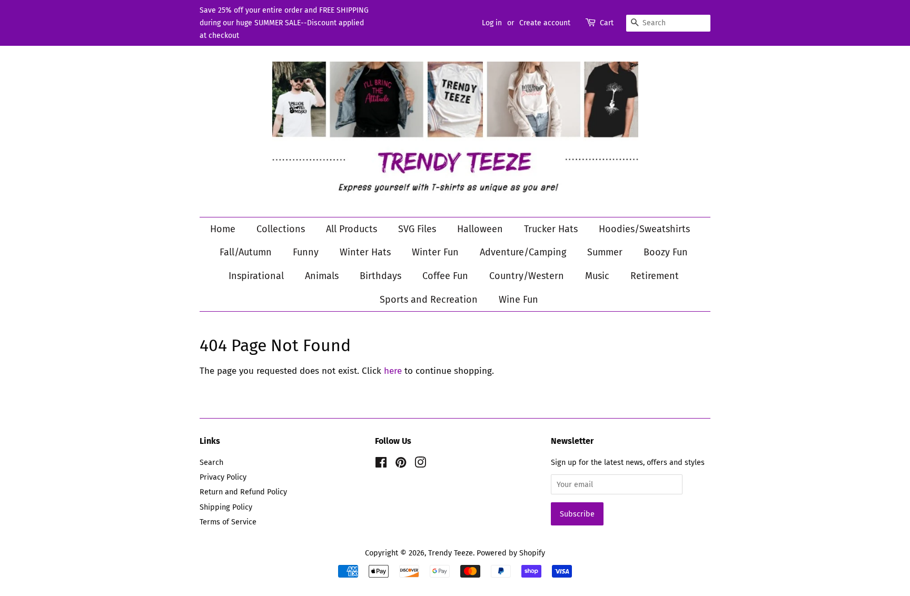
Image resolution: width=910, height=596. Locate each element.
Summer (604, 252)
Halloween (480, 229)
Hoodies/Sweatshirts (644, 229)
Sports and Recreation (429, 299)
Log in (492, 22)
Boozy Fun (666, 252)
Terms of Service (228, 522)
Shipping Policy (226, 507)
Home (222, 229)
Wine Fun (518, 299)
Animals (322, 276)
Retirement (654, 276)
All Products (351, 229)
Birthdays (380, 276)
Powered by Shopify (511, 553)
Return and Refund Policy (243, 491)
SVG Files (417, 229)
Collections (280, 229)
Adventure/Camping (523, 252)
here (393, 370)
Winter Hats (365, 252)
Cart (607, 22)
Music (597, 276)
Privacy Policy (223, 477)
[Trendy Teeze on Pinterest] (401, 464)
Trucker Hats (551, 229)
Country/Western (526, 276)
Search (211, 462)
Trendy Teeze (450, 553)
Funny (306, 252)
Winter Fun (435, 252)
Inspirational (256, 276)
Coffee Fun (445, 276)
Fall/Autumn (246, 252)
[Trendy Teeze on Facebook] (381, 464)
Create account (544, 22)
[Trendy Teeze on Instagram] (420, 464)
